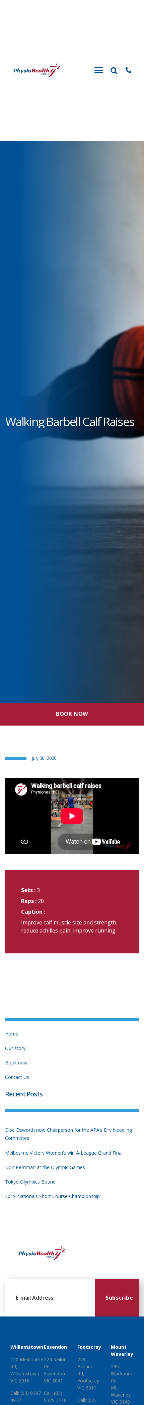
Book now (16, 1062)
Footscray (89, 1347)
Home (11, 1033)
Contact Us (17, 1077)
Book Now (72, 713)
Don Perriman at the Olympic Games (45, 1167)
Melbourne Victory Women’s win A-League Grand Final (64, 1153)
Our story (15, 1048)
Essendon (55, 1347)
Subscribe (119, 1297)
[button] (128, 70)
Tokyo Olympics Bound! (31, 1182)
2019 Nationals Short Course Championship (52, 1196)
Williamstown (26, 1347)
